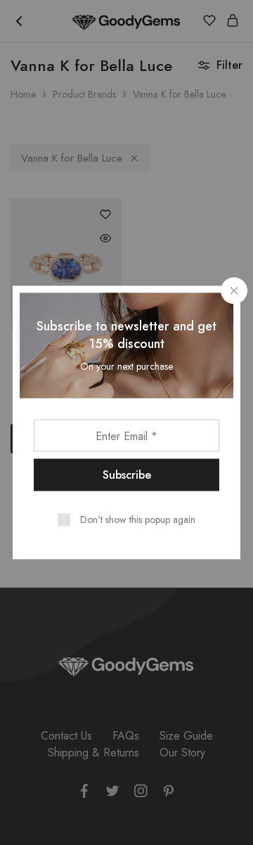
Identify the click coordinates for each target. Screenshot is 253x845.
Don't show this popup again (137, 519)
